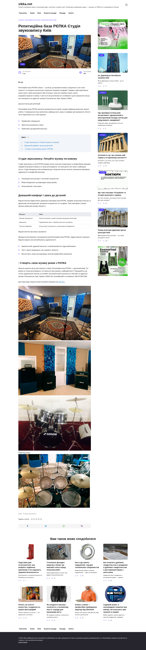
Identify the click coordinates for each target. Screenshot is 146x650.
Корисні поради (50, 13)
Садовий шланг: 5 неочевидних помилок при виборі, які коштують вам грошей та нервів (115, 608)
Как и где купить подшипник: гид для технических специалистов (87, 565)
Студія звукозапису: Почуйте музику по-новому (41, 142)
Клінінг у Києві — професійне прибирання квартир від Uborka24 (86, 607)
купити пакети (22, 642)
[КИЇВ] (113, 71)
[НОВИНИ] (113, 109)
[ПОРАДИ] (113, 151)
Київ (39, 13)
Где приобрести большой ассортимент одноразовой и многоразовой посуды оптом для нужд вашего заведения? (113, 116)
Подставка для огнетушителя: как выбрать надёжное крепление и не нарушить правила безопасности (29, 567)
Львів (32, 13)
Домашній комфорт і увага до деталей (38, 145)
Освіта (71, 13)
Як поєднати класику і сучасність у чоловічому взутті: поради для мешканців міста (57, 608)
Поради (62, 13)
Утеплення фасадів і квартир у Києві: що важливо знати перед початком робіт (56, 566)
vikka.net (25, 4)
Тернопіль (23, 13)
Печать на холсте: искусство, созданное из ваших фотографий (29, 607)
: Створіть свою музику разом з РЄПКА (38, 149)
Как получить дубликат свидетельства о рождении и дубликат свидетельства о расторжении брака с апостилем (115, 567)
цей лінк (62, 282)
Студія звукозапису (30, 513)
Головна (21, 20)
